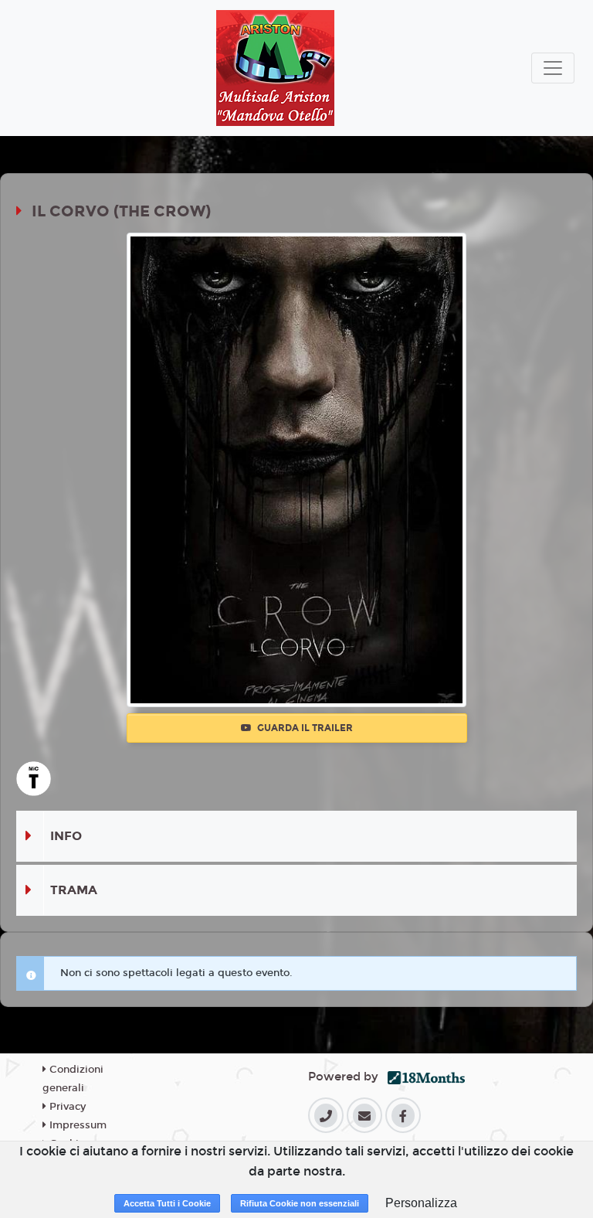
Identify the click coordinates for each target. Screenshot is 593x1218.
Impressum (76, 1125)
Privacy (66, 1107)
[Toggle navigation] (552, 68)
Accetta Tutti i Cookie (167, 1203)
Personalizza (421, 1202)
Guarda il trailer (304, 728)
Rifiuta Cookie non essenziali (299, 1203)
